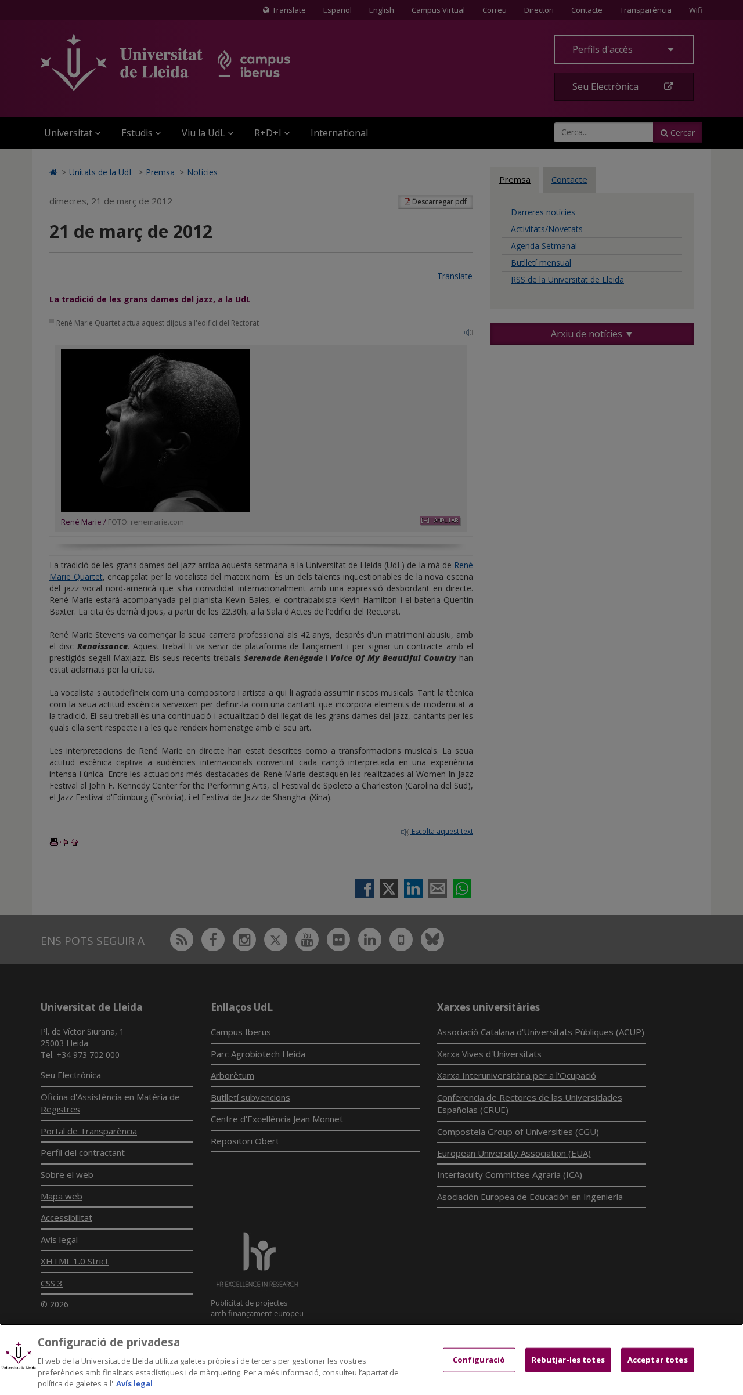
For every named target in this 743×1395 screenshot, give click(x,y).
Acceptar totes (657, 1359)
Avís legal (134, 1383)
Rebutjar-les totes (568, 1359)
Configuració (479, 1359)
